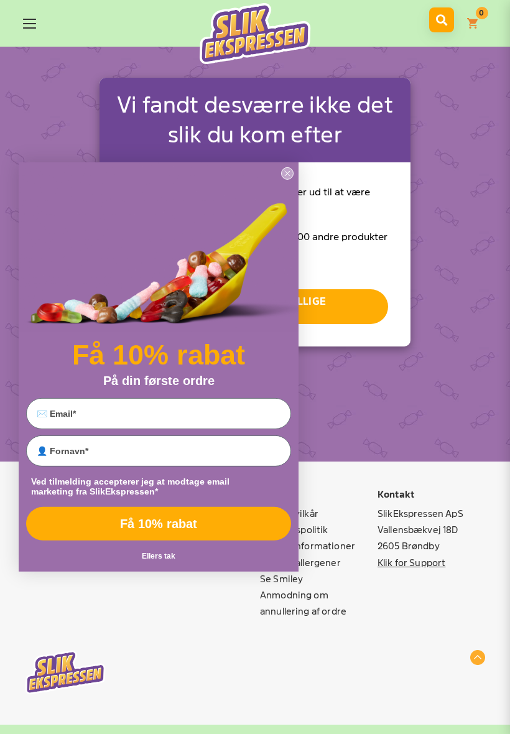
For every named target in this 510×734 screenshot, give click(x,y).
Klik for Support (411, 562)
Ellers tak (158, 556)
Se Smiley (281, 578)
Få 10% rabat (158, 524)
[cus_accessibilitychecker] (255, 33)
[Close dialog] (287, 173)
